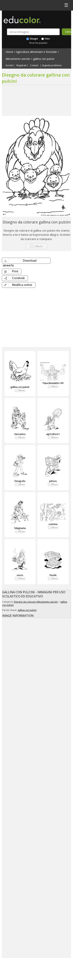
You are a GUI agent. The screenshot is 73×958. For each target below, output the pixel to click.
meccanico (20, 434)
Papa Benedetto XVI (53, 383)
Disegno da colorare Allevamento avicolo (36, 601)
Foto (47, 38)
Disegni (33, 38)
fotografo (19, 481)
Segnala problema (52, 65)
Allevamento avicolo (18, 59)
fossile (53, 575)
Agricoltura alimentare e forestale (36, 52)
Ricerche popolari (38, 42)
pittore (53, 481)
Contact (34, 65)
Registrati (21, 65)
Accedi (9, 65)
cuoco (20, 575)
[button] (18, 285)
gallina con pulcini (43, 59)
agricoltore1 (53, 434)
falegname (20, 528)
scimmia (53, 524)
